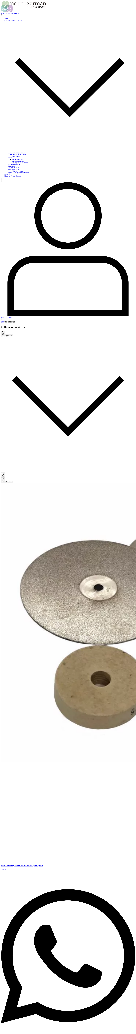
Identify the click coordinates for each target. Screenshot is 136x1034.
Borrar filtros (9, 335)
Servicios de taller (13, 167)
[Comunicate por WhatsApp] (68, 1032)
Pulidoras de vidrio (17, 171)
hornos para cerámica (18, 161)
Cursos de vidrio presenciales (16, 153)
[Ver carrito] (1, 319)
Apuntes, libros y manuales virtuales (18, 172)
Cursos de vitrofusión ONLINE (17, 154)
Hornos (10, 158)
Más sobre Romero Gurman (12, 176)
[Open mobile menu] (1, 15)
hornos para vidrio (17, 159)
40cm (2, 332)
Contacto (7, 174)
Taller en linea (16, 156)
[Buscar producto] (1, 179)
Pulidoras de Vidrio (13, 169)
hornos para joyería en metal (20, 163)
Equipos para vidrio (14, 164)
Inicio (6, 18)
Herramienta (11, 166)
